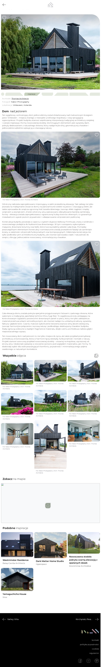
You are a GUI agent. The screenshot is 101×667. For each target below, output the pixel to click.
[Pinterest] (97, 661)
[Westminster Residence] (17, 544)
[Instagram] (88, 661)
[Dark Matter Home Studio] (50, 545)
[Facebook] (80, 661)
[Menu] (97, 5)
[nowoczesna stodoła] (50, 4)
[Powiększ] (50, 51)
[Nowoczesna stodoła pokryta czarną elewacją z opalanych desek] (84, 543)
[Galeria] (97, 85)
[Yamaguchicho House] (17, 579)
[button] (50, 500)
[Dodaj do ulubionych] (4, 17)
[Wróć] (4, 5)
